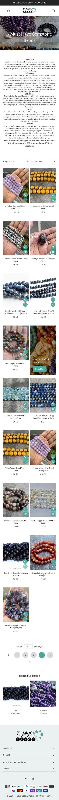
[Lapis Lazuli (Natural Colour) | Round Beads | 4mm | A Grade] (43, 395)
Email (6, 769)
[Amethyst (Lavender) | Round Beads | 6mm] (43, 447)
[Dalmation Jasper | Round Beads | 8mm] (16, 238)
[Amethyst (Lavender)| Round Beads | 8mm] (16, 185)
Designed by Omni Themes (40, 796)
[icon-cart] (53, 11)
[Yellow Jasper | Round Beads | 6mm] (16, 447)
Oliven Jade (23, 87)
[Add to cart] (53, 200)
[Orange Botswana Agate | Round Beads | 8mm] (43, 552)
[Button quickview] (25, 195)
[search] (8, 11)
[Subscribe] (53, 768)
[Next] (29, 662)
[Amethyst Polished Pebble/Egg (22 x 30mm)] (43, 238)
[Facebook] (26, 779)
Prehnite (33, 87)
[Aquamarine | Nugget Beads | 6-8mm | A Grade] (16, 395)
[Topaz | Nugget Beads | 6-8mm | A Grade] (43, 500)
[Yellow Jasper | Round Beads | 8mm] (43, 185)
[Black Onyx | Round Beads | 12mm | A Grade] (16, 552)
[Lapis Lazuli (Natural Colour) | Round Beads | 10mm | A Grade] (16, 290)
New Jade (15, 87)
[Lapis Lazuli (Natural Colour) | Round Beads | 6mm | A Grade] (43, 290)
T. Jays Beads (21, 796)
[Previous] (9, 655)
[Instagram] (33, 779)
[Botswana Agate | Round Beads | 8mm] (16, 500)
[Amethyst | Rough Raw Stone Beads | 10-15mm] (16, 604)
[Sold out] (25, 200)
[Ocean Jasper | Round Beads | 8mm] (16, 343)
